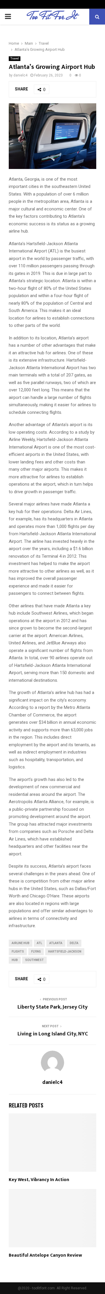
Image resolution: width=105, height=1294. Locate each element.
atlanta (55, 943)
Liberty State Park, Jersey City (53, 1007)
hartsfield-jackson (64, 951)
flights (18, 951)
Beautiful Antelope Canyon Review (45, 1255)
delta (74, 943)
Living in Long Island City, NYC (53, 1034)
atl (39, 943)
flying (36, 951)
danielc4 (20, 75)
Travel (14, 58)
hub (15, 960)
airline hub (20, 943)
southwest (34, 960)
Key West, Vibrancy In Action (39, 1180)
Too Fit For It (52, 16)
